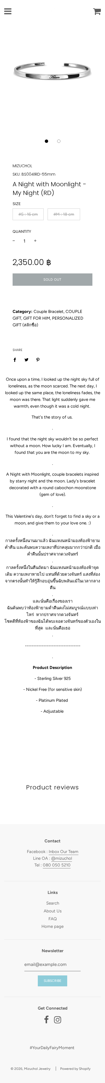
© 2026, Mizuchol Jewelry (30, 1069)
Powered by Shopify (75, 1069)
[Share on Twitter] (26, 359)
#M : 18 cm (63, 214)
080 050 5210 (57, 865)
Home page (52, 926)
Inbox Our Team (63, 851)
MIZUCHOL (22, 166)
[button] (46, 141)
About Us (53, 911)
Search (52, 903)
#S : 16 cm (28, 214)
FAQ (52, 918)
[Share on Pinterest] (38, 359)
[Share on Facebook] (16, 359)
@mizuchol (61, 858)
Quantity (22, 231)
